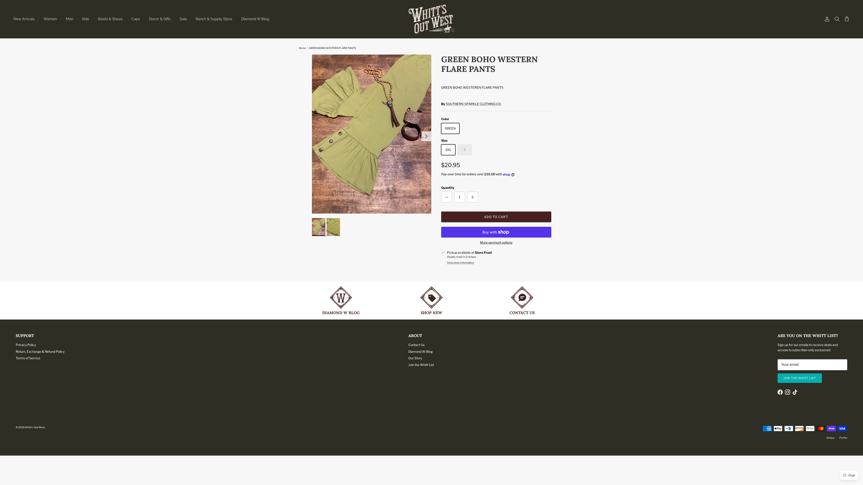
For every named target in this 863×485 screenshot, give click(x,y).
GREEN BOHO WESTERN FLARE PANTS (332, 48)
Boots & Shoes (110, 19)
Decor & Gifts (160, 19)
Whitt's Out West (35, 427)
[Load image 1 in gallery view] (371, 134)
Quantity (447, 188)
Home (302, 48)
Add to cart (496, 217)
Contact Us (416, 345)
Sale (183, 19)
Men (69, 19)
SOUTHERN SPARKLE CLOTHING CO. (473, 104)
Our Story (415, 358)
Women (50, 19)
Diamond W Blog (255, 19)
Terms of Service (28, 358)
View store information (460, 262)
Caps (135, 19)
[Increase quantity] (472, 197)
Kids (85, 19)
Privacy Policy (26, 345)
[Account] (826, 19)
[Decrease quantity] (446, 197)
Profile (843, 437)
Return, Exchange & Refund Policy (40, 351)
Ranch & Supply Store (214, 19)
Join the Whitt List (421, 365)
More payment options (496, 242)
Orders (830, 437)
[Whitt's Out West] (432, 19)
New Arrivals (24, 19)
